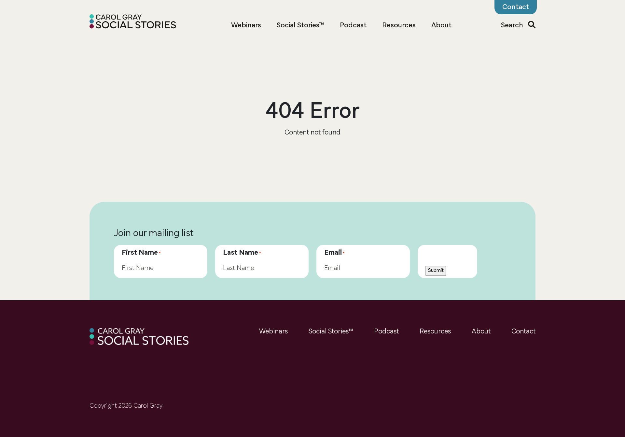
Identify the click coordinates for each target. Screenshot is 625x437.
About (441, 25)
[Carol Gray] (133, 22)
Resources (399, 25)
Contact (523, 331)
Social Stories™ (300, 25)
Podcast (353, 25)
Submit (436, 270)
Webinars (246, 25)
